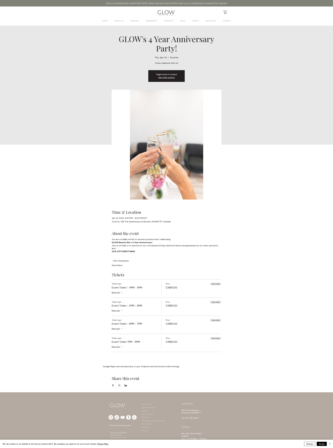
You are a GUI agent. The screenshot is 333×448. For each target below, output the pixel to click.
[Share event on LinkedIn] (125, 385)
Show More (117, 265)
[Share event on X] (119, 385)
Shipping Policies (148, 407)
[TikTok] (116, 417)
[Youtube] (122, 417)
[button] (225, 12)
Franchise (145, 427)
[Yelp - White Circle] (134, 417)
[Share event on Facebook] (113, 385)
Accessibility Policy (118, 437)
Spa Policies (146, 404)
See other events (166, 77)
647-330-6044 (192, 418)
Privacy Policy (116, 435)
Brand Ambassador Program (153, 420)
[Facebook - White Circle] (128, 417)
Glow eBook (146, 424)
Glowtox (145, 411)
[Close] (329, 444)
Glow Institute (147, 414)
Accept (322, 444)
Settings (309, 444)
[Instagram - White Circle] (111, 417)
